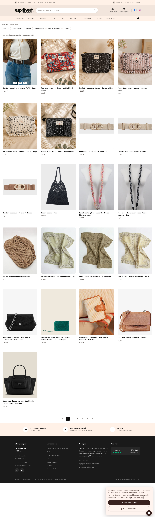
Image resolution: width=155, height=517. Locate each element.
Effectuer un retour (53, 455)
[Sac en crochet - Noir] (58, 187)
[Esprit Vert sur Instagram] (139, 10)
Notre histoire (83, 460)
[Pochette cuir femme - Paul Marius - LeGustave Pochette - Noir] (20, 312)
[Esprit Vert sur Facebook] (135, 10)
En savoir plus (137, 497)
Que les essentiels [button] (129, 509)
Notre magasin (52, 462)
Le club (49, 465)
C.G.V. (35, 479)
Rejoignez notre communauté (89, 464)
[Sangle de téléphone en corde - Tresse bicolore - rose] (96, 187)
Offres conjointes (60, 479)
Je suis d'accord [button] (129, 503)
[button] (19, 34)
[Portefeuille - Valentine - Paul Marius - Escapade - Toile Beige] (96, 312)
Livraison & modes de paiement (57, 448)
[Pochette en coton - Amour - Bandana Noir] (96, 62)
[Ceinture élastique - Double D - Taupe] (20, 187)
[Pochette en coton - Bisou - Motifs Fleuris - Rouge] (58, 62)
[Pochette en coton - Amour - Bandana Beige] (20, 126)
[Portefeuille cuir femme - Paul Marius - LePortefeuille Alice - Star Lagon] (58, 312)
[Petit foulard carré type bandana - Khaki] (96, 250)
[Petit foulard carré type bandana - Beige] (135, 250)
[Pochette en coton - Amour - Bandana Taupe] (135, 62)
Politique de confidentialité (23, 479)
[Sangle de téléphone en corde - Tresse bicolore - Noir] (135, 187)
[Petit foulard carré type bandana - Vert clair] (58, 250)
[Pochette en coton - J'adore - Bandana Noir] (58, 126)
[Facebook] (17, 470)
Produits (5, 25)
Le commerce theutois (86, 467)
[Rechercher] (95, 10)
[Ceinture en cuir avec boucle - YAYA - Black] (20, 62)
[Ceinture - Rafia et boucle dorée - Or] (96, 126)
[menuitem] (6, 28)
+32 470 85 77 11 (22, 463)
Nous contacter (52, 469)
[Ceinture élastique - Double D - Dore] (135, 126)
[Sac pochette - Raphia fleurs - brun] (20, 250)
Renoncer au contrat (46, 479)
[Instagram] (22, 470)
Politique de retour (53, 452)
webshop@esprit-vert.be (25, 465)
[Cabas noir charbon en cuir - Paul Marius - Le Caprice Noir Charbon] (20, 375)
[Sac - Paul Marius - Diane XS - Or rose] (135, 312)
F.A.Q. (48, 459)
